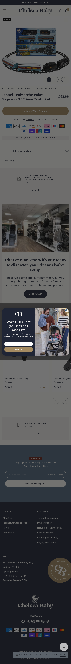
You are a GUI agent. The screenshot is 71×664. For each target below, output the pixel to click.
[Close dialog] (66, 310)
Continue (18, 349)
